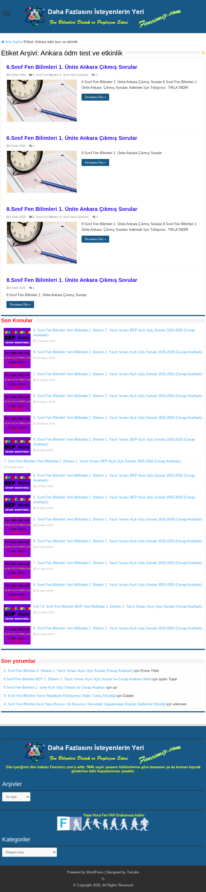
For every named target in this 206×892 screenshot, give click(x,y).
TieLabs (133, 872)
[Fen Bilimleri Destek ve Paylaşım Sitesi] (103, 15)
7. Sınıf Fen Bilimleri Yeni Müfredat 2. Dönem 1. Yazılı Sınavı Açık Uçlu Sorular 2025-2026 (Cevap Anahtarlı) (117, 563)
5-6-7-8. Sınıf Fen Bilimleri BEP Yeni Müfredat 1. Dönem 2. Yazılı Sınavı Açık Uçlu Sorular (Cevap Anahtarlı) (117, 606)
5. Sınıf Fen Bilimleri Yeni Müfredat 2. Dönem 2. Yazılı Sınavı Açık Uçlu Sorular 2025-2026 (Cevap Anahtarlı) (117, 418)
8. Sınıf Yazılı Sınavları (74, 216)
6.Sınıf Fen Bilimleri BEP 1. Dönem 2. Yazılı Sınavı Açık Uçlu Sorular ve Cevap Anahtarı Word (77, 679)
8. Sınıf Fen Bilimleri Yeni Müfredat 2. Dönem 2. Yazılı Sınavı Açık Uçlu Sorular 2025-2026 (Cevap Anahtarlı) (117, 352)
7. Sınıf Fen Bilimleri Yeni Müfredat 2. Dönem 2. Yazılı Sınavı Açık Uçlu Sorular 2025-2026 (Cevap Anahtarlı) (117, 374)
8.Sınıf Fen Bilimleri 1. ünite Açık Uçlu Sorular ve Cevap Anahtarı (54, 687)
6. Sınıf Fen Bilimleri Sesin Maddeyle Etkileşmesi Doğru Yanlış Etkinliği (59, 696)
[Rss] (103, 879)
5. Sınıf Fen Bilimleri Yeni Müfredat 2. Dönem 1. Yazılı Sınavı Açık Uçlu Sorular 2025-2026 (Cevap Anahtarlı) (117, 519)
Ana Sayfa (12, 42)
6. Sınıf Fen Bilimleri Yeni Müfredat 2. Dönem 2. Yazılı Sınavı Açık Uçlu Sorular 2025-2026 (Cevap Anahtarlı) (117, 396)
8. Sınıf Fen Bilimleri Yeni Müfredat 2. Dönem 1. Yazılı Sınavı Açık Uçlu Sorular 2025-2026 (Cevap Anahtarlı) (117, 585)
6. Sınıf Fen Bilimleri (45, 74)
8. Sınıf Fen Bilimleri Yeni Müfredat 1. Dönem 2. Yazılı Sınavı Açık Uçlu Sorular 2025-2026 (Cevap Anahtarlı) (117, 628)
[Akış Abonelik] (203, 53)
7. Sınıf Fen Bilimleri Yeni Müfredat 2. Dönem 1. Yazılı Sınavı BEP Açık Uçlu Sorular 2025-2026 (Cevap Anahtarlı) (92, 461)
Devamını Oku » (95, 97)
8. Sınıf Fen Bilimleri (45, 216)
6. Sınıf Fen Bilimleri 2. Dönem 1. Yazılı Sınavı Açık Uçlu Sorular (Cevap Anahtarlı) (68, 671)
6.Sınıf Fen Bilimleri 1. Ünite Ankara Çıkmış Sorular (71, 67)
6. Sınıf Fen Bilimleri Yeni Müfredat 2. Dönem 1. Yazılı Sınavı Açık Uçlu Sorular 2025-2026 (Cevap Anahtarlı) (117, 541)
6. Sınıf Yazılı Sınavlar (74, 74)
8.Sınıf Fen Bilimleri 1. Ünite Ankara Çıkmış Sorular (71, 209)
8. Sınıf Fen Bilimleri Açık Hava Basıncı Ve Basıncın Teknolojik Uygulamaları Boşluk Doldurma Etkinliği (84, 704)
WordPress (95, 872)
